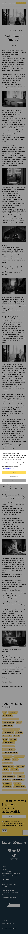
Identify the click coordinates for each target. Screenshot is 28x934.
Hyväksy (14, 472)
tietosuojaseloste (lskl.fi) (10, 468)
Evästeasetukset (14, 476)
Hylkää (14, 480)
